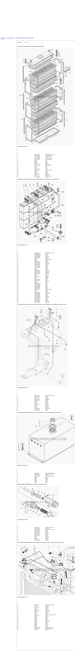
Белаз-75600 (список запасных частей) (24, 37)
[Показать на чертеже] (33, 155)
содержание (19, 42)
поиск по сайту (2, 38)
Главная (2, 37)
